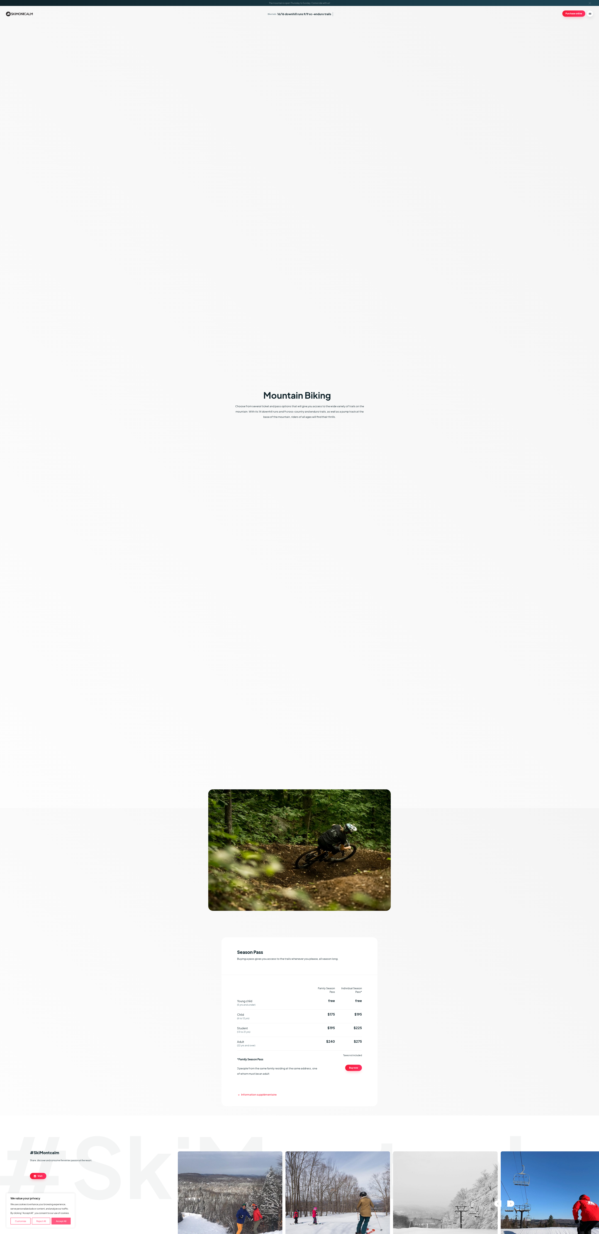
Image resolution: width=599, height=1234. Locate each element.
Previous (497, 1203)
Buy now (353, 1067)
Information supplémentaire (259, 1094)
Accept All (61, 1221)
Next (510, 1203)
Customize (20, 1221)
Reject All (41, 1221)
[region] (40, 1210)
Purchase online (573, 13)
